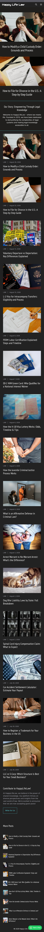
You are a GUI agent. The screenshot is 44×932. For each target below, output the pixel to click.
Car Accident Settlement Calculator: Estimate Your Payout (20, 688)
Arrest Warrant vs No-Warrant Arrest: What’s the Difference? (20, 558)
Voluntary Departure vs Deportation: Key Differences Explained (20, 254)
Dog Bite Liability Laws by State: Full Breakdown (20, 602)
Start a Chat (36, 927)
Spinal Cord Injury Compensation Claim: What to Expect (21, 645)
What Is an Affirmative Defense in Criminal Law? (19, 515)
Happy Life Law (13, 4)
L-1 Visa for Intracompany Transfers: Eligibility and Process (20, 298)
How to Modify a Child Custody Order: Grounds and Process (22, 48)
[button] (36, 4)
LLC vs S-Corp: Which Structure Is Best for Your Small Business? (21, 775)
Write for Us (10, 810)
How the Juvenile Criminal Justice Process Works (18, 471)
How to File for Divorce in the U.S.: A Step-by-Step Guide (22, 92)
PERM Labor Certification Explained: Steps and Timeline (20, 341)
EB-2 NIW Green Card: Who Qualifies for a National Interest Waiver (21, 385)
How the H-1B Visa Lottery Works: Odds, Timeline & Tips (22, 428)
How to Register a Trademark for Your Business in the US (20, 732)
